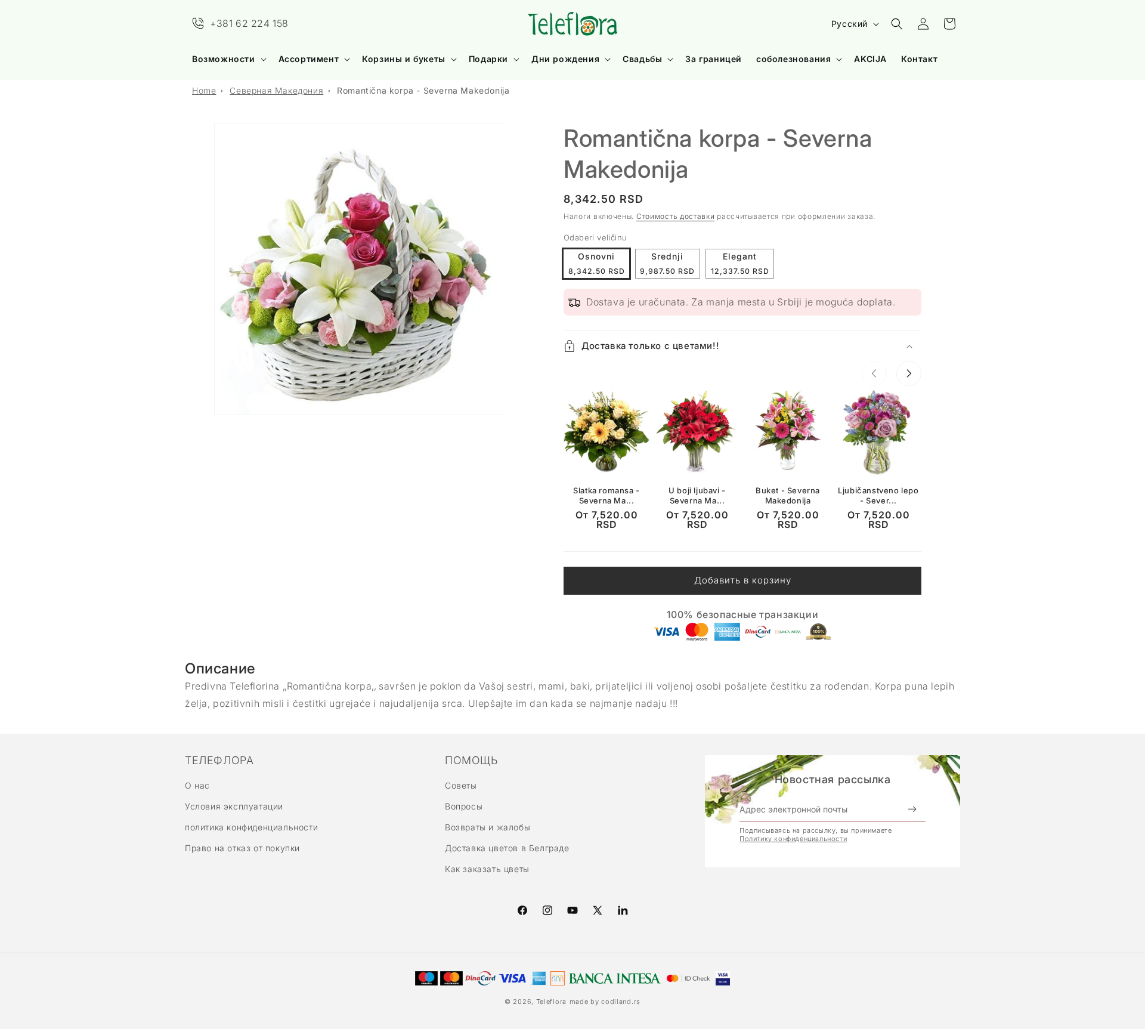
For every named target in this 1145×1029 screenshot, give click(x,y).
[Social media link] (622, 910)
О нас (197, 785)
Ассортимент (308, 59)
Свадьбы (642, 59)
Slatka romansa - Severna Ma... (606, 495)
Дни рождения (565, 59)
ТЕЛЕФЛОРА (219, 760)
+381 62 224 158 (249, 23)
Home (204, 90)
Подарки (488, 59)
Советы (461, 785)
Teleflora (551, 1001)
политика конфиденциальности (251, 827)
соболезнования (793, 59)
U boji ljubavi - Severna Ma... (697, 495)
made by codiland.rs (605, 1001)
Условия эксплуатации (234, 806)
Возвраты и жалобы (487, 827)
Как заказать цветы (487, 869)
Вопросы (463, 806)
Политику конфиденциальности (793, 839)
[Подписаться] (912, 809)
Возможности (223, 59)
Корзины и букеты (403, 59)
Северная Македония (276, 90)
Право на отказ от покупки (242, 848)
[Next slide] (908, 373)
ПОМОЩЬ (471, 760)
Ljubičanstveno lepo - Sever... (878, 495)
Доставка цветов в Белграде (507, 848)
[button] (228, 59)
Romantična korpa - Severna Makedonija (423, 90)
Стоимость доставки (675, 216)
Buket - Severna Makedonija (788, 495)
